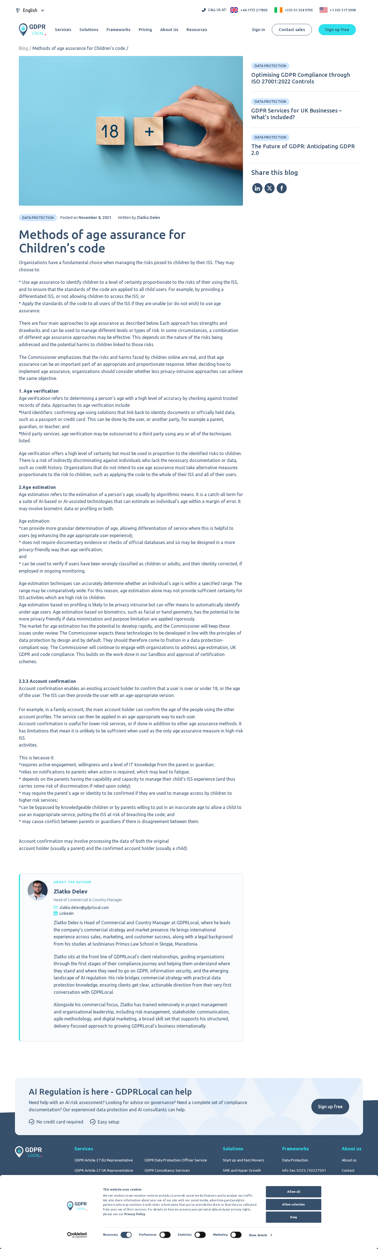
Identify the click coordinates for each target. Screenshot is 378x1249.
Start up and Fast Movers (243, 1160)
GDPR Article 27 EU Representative (103, 1160)
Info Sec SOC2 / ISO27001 (304, 1170)
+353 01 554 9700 (299, 10)
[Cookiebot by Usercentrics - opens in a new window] (77, 1235)
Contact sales (292, 29)
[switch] (164, 1235)
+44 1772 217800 (254, 10)
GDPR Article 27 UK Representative (103, 1170)
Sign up (337, 29)
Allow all (293, 1191)
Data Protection (295, 1160)
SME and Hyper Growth (242, 1170)
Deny (293, 1217)
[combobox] (30, 10)
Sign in (258, 29)
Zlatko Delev (148, 217)
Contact (348, 1170)
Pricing (145, 29)
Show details (258, 1235)
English (30, 10)
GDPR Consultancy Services (167, 1170)
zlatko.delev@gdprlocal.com (84, 908)
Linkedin (66, 913)
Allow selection (293, 1204)
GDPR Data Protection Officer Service (175, 1160)
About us (349, 1160)
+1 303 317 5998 (343, 10)
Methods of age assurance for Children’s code (78, 48)
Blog (23, 48)
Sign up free (330, 1106)
